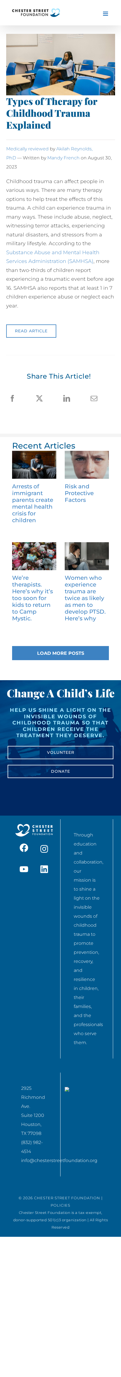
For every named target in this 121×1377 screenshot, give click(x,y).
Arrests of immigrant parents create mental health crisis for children (32, 503)
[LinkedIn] (66, 398)
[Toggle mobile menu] (106, 14)
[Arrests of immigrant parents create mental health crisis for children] (34, 465)
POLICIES (60, 1205)
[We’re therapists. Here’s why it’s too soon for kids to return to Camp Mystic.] (34, 556)
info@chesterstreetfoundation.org (59, 1160)
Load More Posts (60, 653)
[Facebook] (12, 398)
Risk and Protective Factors (79, 493)
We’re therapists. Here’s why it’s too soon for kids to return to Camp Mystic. (32, 598)
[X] (39, 398)
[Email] (94, 398)
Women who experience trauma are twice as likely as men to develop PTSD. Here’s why (85, 598)
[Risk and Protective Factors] (87, 465)
